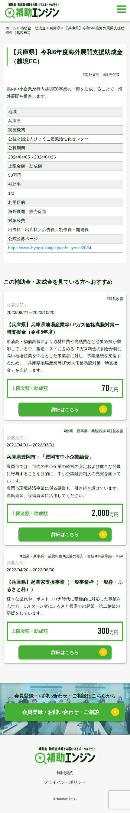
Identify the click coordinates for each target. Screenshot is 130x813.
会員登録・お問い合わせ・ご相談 (60, 712)
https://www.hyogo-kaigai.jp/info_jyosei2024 (49, 247)
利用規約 (65, 772)
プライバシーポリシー (65, 782)
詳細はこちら (65, 409)
